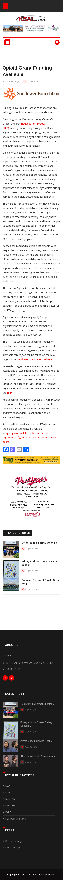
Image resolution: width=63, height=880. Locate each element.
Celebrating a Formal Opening (39, 542)
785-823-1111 (13, 668)
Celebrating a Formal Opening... (37, 704)
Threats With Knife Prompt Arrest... (39, 756)
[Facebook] (5, 678)
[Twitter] (11, 678)
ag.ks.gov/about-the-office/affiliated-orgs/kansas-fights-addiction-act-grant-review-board (30, 437)
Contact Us (9, 655)
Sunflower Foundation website (34, 359)
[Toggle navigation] (5, 6)
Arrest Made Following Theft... (36, 741)
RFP (9, 392)
